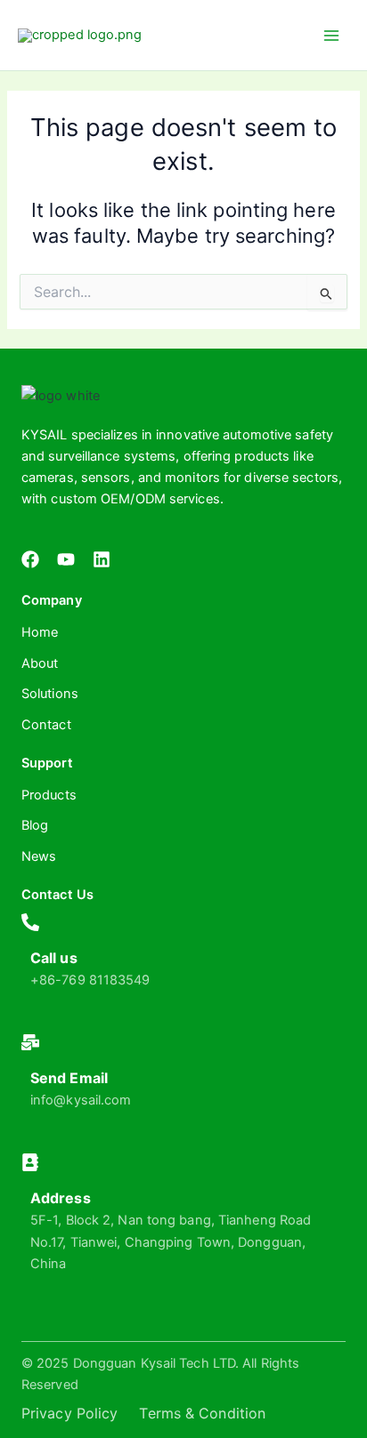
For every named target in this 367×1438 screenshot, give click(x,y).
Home (39, 632)
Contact (46, 725)
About (40, 663)
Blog (34, 825)
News (38, 856)
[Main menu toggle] (331, 34)
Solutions (49, 694)
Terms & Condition (202, 1413)
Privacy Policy (69, 1413)
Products (49, 795)
